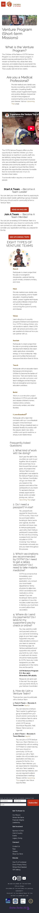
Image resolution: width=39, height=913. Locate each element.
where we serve (18, 817)
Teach (15, 365)
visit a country (17, 833)
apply (27, 705)
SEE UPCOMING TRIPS (19, 237)
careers (15, 851)
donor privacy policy (19, 864)
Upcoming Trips (25, 500)
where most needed (19, 867)
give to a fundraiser (19, 862)
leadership (16, 822)
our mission (16, 815)
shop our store (17, 854)
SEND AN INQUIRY (19, 210)
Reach (15, 269)
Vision (15, 316)
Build (15, 392)
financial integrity (18, 820)
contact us (16, 846)
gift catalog (16, 869)
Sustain (16, 341)
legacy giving (17, 838)
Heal (15, 289)
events (14, 836)
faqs (14, 849)
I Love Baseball (20, 415)
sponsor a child (18, 831)
